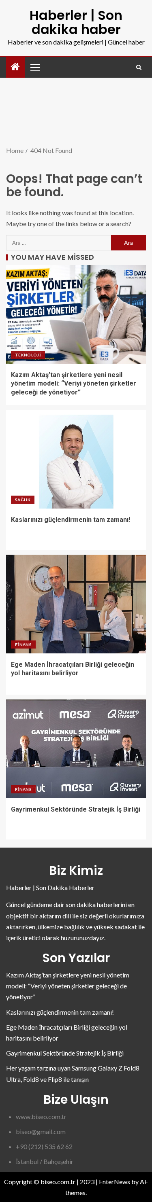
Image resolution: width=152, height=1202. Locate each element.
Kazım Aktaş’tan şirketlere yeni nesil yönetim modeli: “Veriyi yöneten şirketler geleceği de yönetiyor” (73, 383)
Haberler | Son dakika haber (76, 22)
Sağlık (22, 499)
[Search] (139, 67)
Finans (23, 644)
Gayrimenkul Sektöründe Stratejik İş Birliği (75, 809)
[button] (34, 67)
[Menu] (34, 67)
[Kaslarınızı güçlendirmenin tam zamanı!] (76, 459)
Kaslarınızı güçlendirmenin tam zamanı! (70, 520)
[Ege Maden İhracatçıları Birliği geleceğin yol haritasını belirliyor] (76, 604)
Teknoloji (28, 354)
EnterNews (114, 1181)
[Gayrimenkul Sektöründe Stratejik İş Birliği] (76, 749)
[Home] (15, 67)
